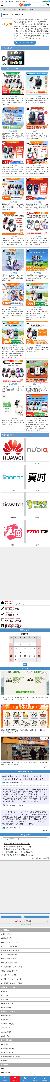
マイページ (6, 1028)
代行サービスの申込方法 (10, 946)
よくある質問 (6, 1032)
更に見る (46, 830)
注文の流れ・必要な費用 (10, 950)
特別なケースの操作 (9, 958)
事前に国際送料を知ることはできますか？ (18, 847)
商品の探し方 (6, 938)
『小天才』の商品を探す (26, 42)
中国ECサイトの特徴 (9, 975)
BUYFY (4, 1068)
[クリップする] (3, 74)
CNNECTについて (8, 934)
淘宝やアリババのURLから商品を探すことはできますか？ (18, 844)
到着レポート (6, 1007)
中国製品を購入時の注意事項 (12, 983)
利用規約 (5, 1044)
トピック (46, 767)
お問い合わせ (6, 1036)
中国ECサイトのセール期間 (11, 979)
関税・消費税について (9, 971)
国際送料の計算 (7, 1003)
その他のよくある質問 (41, 858)
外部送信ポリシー (8, 1052)
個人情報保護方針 (8, 1048)
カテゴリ (5, 991)
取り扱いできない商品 (9, 963)
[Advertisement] (25, 573)
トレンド (5, 999)
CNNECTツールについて (10, 942)
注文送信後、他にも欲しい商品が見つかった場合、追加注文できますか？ (18, 852)
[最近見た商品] (44, 4)
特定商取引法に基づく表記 (11, 1056)
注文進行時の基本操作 (9, 954)
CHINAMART (6, 1073)
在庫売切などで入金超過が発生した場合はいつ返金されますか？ (18, 849)
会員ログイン (6, 1020)
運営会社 (5, 1060)
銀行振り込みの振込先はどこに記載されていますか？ (18, 855)
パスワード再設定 (8, 1024)
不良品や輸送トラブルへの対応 (12, 967)
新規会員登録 (6, 1016)
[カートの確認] (47, 4)
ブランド (5, 995)
